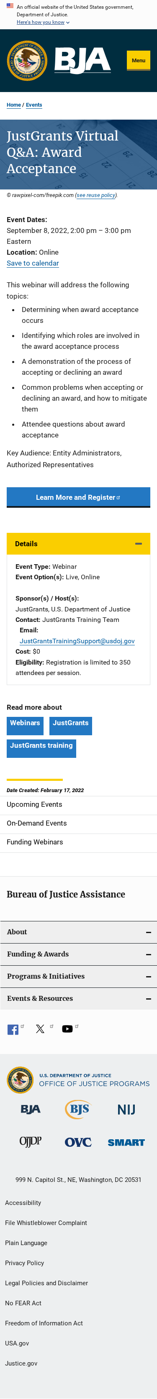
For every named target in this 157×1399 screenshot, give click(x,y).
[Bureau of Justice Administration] (31, 1116)
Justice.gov (21, 1363)
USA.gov (17, 1343)
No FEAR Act (23, 1303)
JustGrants (71, 723)
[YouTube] (70, 1032)
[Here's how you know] (78, 14)
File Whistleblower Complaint (46, 1223)
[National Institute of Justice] (126, 1116)
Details (26, 544)
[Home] (82, 60)
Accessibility (23, 1203)
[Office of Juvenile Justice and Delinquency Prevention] (30, 1149)
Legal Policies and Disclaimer (46, 1283)
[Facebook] (16, 1032)
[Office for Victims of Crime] (78, 1148)
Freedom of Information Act (44, 1323)
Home (14, 105)
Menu (138, 60)
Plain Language (26, 1243)
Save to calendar (33, 263)
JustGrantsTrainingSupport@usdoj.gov (77, 641)
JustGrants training (41, 745)
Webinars (25, 723)
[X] (43, 1032)
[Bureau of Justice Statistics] (78, 1121)
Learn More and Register (75, 497)
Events (34, 105)
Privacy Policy (24, 1263)
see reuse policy (96, 195)
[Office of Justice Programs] (27, 60)
